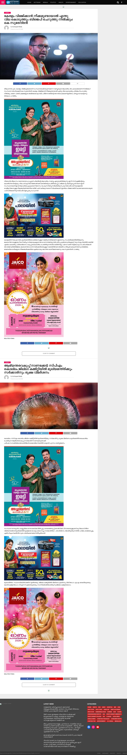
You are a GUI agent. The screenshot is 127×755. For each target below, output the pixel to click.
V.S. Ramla (110, 721)
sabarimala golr (101, 711)
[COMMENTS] (77, 83)
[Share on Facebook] (20, 83)
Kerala (45, 2)
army (103, 707)
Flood (119, 711)
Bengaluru (118, 721)
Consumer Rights (116, 718)
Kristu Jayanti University (114, 714)
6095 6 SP (106, 709)
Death (95, 707)
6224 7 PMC (99, 709)
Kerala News (91, 718)
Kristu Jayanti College (94, 716)
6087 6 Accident (115, 709)
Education (82, 2)
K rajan (109, 716)
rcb (119, 707)
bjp (115, 707)
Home (29, 2)
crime (89, 707)
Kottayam (37, 2)
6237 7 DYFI (91, 709)
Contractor (91, 721)
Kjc (104, 716)
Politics (53, 2)
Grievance (105, 753)
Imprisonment (101, 721)
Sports (125, 753)
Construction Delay (103, 718)
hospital (109, 707)
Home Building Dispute (94, 714)
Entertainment (71, 2)
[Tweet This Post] (34, 83)
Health (61, 2)
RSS (99, 707)
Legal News (116, 716)
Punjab (109, 711)
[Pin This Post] (49, 83)
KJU (104, 714)
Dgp (114, 711)
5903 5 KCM (91, 711)
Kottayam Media (17, 26)
